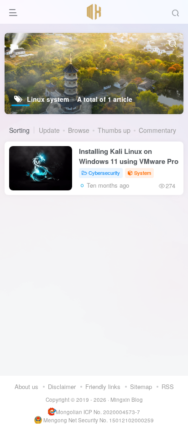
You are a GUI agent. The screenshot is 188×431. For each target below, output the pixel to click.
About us (26, 386)
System (142, 172)
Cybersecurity (104, 172)
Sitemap (141, 386)
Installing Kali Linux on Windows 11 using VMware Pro (128, 156)
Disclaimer (62, 386)
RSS (168, 386)
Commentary (157, 130)
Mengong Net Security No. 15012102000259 (98, 420)
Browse (78, 130)
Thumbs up (114, 130)
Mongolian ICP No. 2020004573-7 (98, 411)
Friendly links (102, 386)
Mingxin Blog (126, 399)
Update (49, 130)
